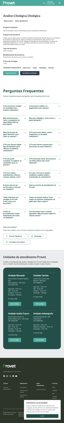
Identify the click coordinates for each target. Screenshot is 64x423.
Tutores (5, 383)
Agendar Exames (11, 73)
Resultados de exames (23, 396)
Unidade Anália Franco (18, 313)
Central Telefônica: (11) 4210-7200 (12, 371)
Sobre (53, 387)
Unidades (54, 390)
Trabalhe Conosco (54, 397)
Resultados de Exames (30, 73)
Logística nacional (41, 389)
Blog (53, 393)
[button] (59, 3)
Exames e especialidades (7, 388)
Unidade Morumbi (16, 275)
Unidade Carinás (41, 275)
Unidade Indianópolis (43, 313)
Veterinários (23, 383)
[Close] (59, 400)
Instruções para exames (24, 391)
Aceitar (42, 416)
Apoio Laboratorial (40, 384)
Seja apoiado (23, 387)
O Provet (54, 383)
